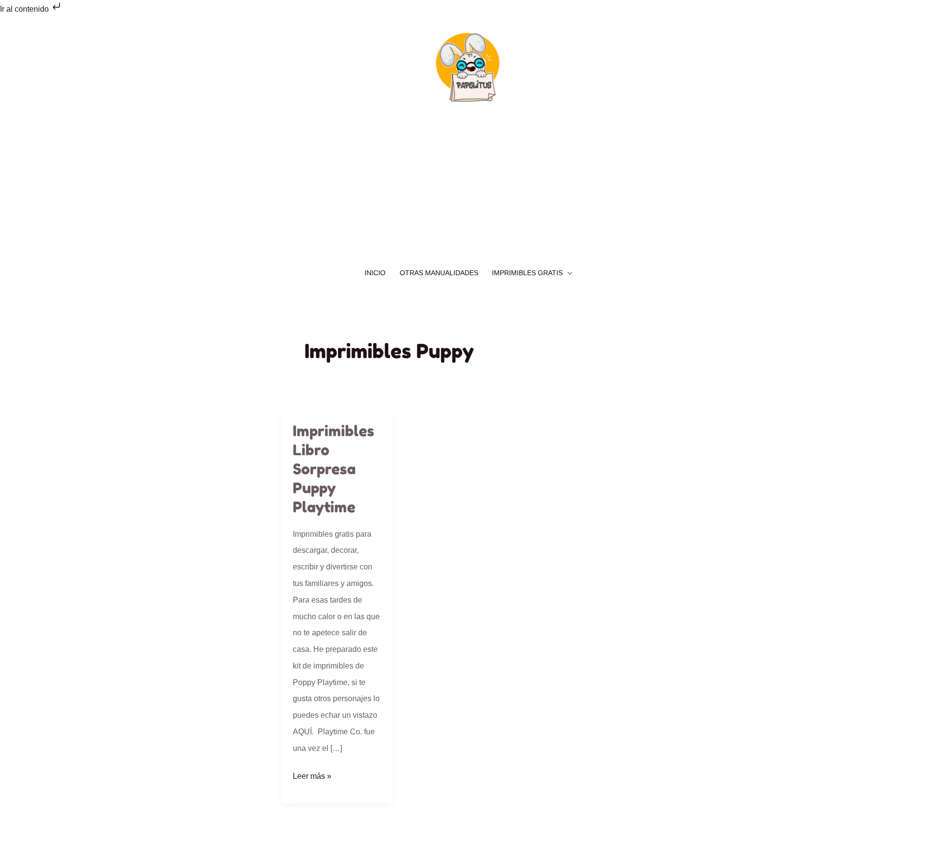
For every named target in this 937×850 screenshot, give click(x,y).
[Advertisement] (468, 189)
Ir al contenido (25, 9)
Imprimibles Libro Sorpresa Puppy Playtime (333, 469)
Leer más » (312, 774)
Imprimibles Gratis (527, 273)
